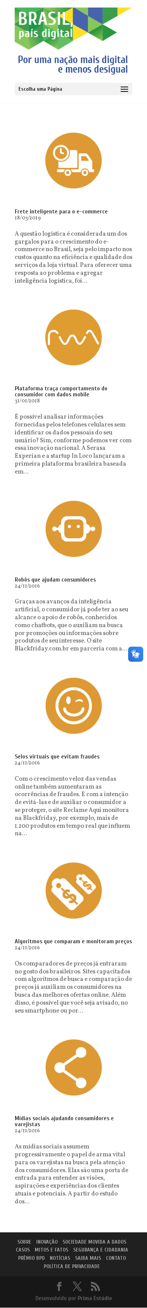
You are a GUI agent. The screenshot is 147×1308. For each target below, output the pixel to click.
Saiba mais (88, 1258)
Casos (23, 1250)
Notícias (60, 1258)
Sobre (24, 1242)
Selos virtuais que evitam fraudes (57, 756)
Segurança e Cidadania (100, 1250)
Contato (116, 1258)
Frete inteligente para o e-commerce (61, 211)
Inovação (47, 1242)
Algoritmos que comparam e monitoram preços (73, 941)
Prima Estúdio (95, 1298)
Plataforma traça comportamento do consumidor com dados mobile (61, 391)
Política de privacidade (72, 1266)
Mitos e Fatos (51, 1250)
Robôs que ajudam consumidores (55, 579)
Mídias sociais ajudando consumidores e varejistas (64, 1121)
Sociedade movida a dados (94, 1242)
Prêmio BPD (31, 1258)
